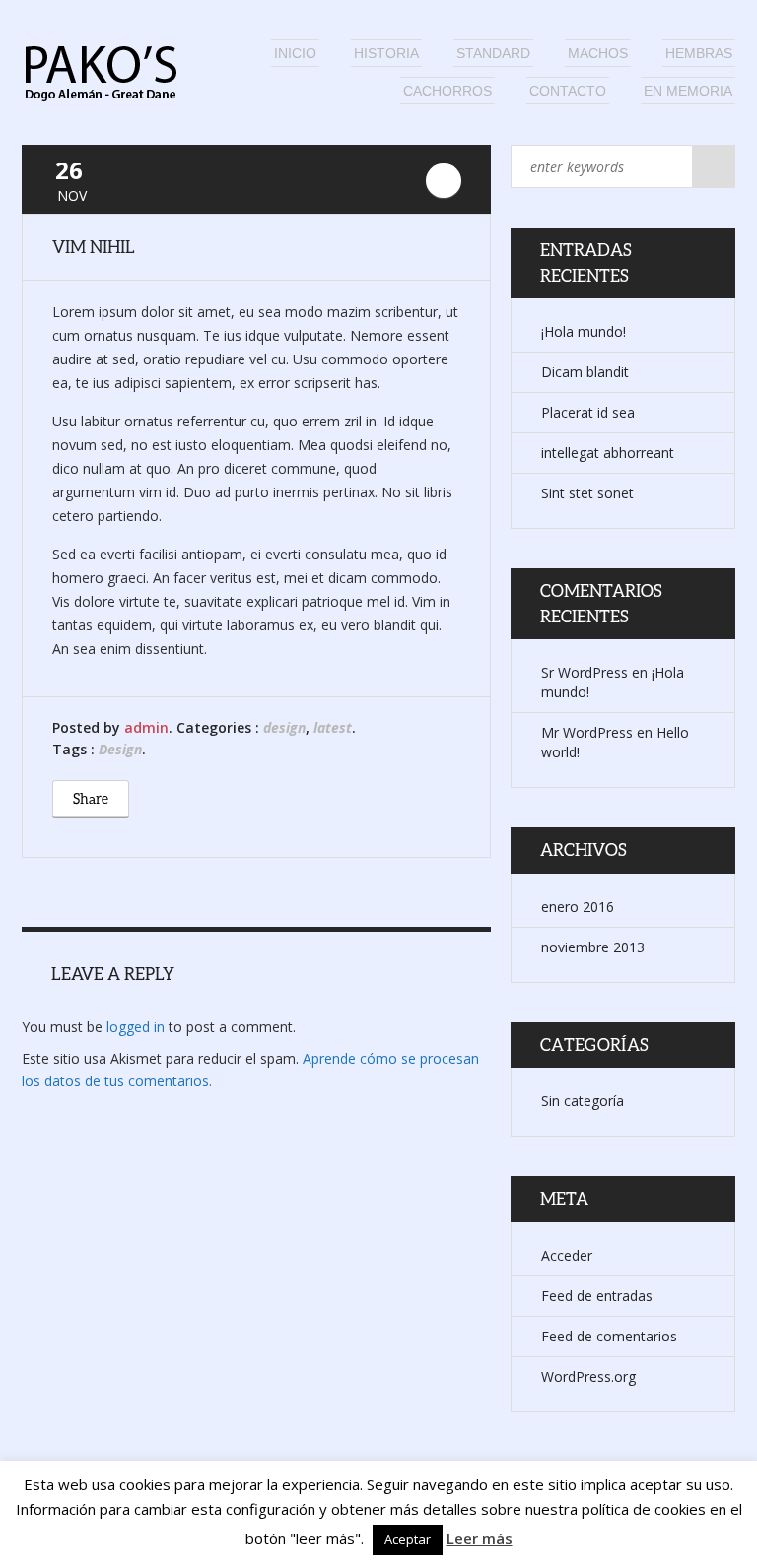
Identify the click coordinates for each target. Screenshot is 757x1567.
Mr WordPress (587, 732)
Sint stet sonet (587, 493)
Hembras (698, 53)
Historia (386, 53)
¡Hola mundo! (583, 331)
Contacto (567, 90)
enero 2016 (577, 906)
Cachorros (447, 90)
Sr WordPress (584, 672)
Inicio (295, 53)
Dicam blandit (585, 371)
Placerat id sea (588, 412)
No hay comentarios (443, 180)
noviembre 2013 (593, 947)
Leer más (480, 1538)
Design (120, 749)
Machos (598, 53)
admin (146, 727)
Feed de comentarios (609, 1336)
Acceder (566, 1255)
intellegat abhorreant (607, 452)
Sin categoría (582, 1100)
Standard (493, 53)
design (284, 727)
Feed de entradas (597, 1295)
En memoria (688, 90)
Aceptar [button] (407, 1539)
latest (332, 727)
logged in (135, 1026)
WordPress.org (588, 1376)
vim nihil (93, 246)
